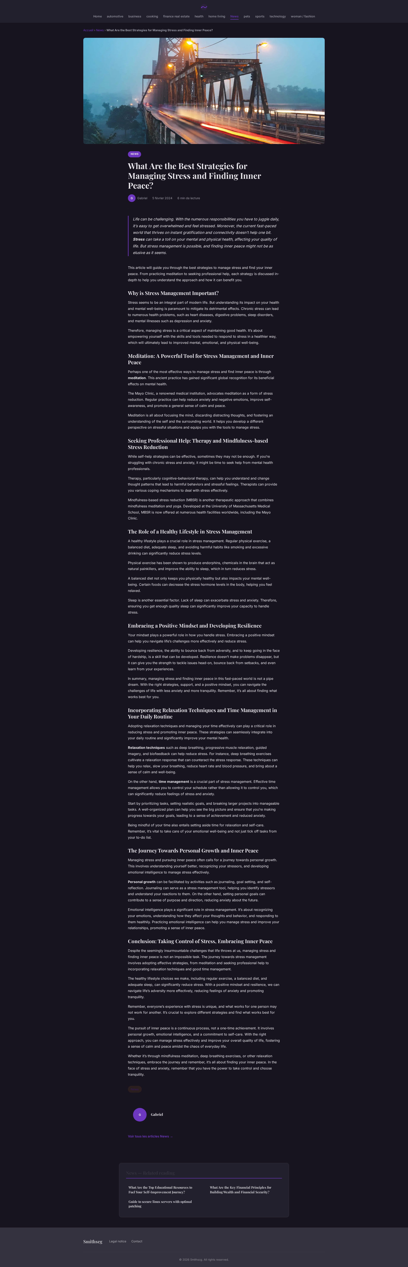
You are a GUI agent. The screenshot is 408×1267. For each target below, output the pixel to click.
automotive (115, 16)
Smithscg (92, 1241)
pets (247, 16)
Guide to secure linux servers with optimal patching (160, 1203)
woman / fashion (303, 16)
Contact (136, 1241)
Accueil (88, 30)
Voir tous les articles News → (150, 1136)
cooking (152, 16)
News (234, 16)
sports (260, 16)
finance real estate (176, 16)
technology (278, 16)
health (199, 16)
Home (97, 16)
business (134, 16)
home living (216, 16)
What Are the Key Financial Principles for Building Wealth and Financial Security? (240, 1189)
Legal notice (117, 1241)
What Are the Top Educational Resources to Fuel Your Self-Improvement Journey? (160, 1189)
